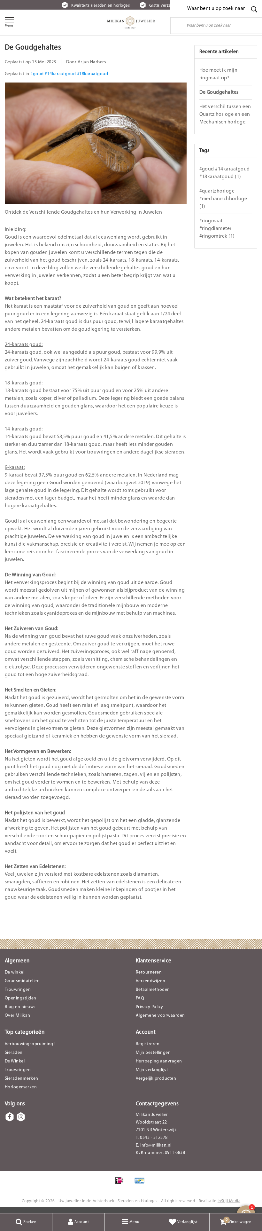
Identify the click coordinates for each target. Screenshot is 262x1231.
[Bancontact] (141, 1184)
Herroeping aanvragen (159, 1061)
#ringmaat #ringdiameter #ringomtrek (217, 228)
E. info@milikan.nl (154, 1145)
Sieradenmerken (21, 1078)
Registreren (147, 1044)
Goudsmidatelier (22, 981)
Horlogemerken (21, 1087)
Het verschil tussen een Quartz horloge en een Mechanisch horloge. (225, 114)
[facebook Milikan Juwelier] (9, 1117)
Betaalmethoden (153, 989)
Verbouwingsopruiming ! (30, 1044)
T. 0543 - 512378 (152, 1137)
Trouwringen (18, 989)
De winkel (14, 972)
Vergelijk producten (156, 1078)
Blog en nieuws (20, 1007)
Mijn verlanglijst (152, 1070)
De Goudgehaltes (33, 47)
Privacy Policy (149, 1007)
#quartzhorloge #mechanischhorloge (223, 199)
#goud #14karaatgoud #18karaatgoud (69, 74)
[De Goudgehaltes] (96, 145)
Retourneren (149, 972)
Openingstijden (20, 998)
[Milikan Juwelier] (131, 22)
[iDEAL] (121, 1184)
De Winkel (15, 1061)
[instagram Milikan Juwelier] (21, 1117)
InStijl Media (229, 1201)
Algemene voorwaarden (160, 1015)
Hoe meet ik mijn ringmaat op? (218, 74)
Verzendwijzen (150, 981)
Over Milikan (17, 1015)
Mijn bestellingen (153, 1052)
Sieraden (14, 1052)
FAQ (140, 998)
